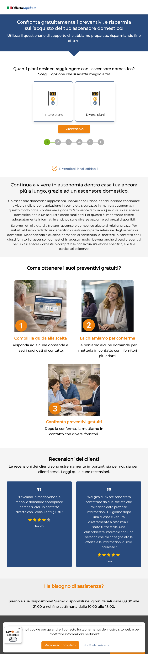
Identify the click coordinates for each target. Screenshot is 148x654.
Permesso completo (60, 645)
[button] (53, 101)
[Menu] (19, 629)
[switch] (13, 639)
